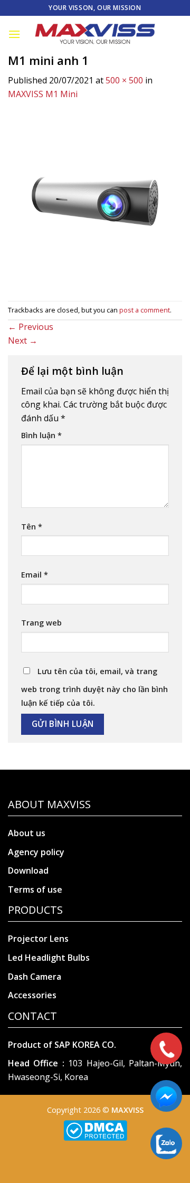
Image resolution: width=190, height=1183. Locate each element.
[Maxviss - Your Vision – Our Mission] (95, 34)
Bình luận (41, 435)
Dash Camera (34, 976)
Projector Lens (38, 938)
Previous (30, 327)
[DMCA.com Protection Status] (95, 1129)
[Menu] (14, 34)
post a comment (144, 310)
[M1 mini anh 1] (95, 200)
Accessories (32, 995)
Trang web (41, 623)
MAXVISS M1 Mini (43, 94)
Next (22, 340)
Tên (31, 527)
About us (26, 833)
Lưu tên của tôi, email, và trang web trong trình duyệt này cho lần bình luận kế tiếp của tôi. (94, 687)
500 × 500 (124, 80)
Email (34, 575)
